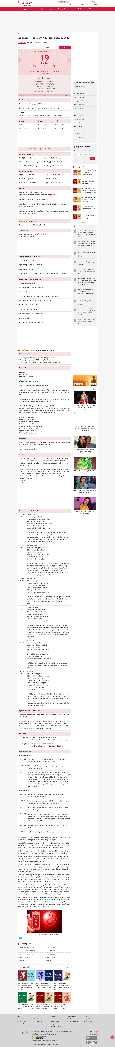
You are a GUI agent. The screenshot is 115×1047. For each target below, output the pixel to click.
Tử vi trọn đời (37, 1024)
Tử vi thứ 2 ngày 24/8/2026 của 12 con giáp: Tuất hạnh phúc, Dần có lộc (86, 321)
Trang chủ (20, 33)
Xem (65, 47)
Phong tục (84, 9)
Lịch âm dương (24, 100)
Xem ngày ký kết (78, 126)
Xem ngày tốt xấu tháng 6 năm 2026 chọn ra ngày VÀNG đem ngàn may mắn (43, 985)
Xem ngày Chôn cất (79, 119)
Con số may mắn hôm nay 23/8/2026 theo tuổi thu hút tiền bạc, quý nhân (86, 302)
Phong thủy (48, 9)
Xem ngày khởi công (79, 104)
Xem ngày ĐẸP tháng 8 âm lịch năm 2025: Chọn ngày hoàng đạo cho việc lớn (89, 208)
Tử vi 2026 (36, 1019)
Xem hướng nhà (54, 1019)
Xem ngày (23, 9)
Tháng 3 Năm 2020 (44, 51)
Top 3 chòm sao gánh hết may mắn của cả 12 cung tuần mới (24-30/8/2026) (86, 262)
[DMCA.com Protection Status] (37, 1039)
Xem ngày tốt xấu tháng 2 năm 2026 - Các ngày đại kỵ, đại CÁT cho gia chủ (44, 1006)
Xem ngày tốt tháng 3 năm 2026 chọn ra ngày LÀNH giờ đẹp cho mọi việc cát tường (26, 1006)
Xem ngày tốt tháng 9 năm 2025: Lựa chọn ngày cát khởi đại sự (89, 199)
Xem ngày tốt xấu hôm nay (26, 954)
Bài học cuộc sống (87, 1021)
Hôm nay (44, 95)
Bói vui (32, 9)
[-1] (19, 60)
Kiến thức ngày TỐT (79, 137)
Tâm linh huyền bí (87, 1024)
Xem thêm (68, 967)
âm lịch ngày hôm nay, (29, 350)
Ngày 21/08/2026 (51, 951)
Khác (90, 9)
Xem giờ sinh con (78, 90)
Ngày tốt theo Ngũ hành (80, 86)
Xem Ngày (22, 42)
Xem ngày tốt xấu (24, 221)
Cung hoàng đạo (40, 9)
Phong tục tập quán (88, 1019)
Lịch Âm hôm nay (21, 1021)
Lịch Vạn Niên (22, 837)
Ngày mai (67, 95)
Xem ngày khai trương (79, 97)
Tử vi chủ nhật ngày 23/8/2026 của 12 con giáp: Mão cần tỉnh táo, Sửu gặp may (87, 254)
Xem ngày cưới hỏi (78, 101)
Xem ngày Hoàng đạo (79, 130)
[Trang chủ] (18, 9)
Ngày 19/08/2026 (51, 957)
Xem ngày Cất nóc (78, 115)
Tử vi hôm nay (70, 1019)
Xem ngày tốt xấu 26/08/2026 (27, 951)
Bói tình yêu (70, 1024)
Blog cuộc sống (72, 9)
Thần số (79, 9)
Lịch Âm (52, 42)
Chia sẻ (93, 384)
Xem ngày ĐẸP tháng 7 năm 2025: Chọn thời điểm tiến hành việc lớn (89, 217)
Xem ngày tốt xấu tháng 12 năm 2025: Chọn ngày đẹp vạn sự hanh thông (89, 172)
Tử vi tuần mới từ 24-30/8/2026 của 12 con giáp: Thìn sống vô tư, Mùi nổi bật (86, 271)
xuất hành (25, 511)
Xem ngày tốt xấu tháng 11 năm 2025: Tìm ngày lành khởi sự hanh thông (61, 1006)
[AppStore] (91, 1044)
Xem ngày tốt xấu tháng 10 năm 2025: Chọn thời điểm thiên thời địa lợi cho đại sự (89, 190)
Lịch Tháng (37, 42)
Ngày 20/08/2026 (51, 954)
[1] (69, 60)
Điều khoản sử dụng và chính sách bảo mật (46, 1044)
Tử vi (28, 9)
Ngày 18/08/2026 (51, 960)
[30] (54, 51)
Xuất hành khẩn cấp (79, 93)
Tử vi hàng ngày (38, 1021)
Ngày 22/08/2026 (51, 947)
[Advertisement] (44, 140)
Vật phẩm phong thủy (55, 1021)
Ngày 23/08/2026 (24, 960)
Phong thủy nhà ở (54, 1024)
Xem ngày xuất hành (79, 108)
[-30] (35, 51)
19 (44, 57)
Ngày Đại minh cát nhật (80, 133)
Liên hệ (58, 1044)
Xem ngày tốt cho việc (22, 1024)
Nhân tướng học (56, 9)
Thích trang (79, 384)
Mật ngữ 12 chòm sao (72, 1021)
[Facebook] (91, 1032)
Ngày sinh (76, 151)
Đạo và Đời (64, 9)
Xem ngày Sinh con (78, 122)
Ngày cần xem (89, 151)
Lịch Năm (45, 42)
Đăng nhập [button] (95, 2)
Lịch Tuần (29, 42)
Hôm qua (22, 95)
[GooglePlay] (91, 1039)
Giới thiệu (34, 1044)
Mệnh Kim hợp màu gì (55, 1026)
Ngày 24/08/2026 (24, 957)
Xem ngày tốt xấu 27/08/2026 (27, 947)
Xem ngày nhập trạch (79, 111)
